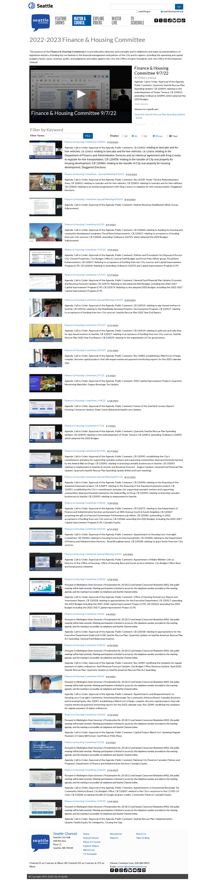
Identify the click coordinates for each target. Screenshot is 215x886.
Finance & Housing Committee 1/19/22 (85, 801)
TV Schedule (137, 21)
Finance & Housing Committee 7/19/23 (85, 249)
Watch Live (116, 21)
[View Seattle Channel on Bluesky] (130, 870)
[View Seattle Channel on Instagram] (121, 870)
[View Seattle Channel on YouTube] (135, 870)
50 (145, 136)
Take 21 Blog (142, 837)
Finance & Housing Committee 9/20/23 (85, 141)
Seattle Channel (65, 834)
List (160, 136)
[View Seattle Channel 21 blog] (139, 870)
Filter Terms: (37, 135)
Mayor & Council (80, 21)
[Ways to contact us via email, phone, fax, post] (144, 870)
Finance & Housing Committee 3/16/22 (85, 714)
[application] (80, 94)
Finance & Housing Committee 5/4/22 (84, 613)
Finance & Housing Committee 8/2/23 (84, 224)
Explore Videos (98, 21)
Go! (179, 6)
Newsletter (116, 833)
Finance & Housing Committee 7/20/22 (85, 502)
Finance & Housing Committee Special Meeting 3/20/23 (94, 299)
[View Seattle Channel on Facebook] (112, 870)
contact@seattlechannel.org (132, 866)
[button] (80, 94)
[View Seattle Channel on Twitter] (117, 870)
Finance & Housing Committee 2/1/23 (84, 375)
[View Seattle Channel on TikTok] (126, 870)
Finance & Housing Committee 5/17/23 (85, 274)
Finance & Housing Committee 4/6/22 (84, 676)
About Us (141, 833)
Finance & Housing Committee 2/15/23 (85, 350)
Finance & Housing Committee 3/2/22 (84, 742)
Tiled (174, 136)
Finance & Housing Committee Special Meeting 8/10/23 (94, 199)
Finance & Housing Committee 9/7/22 (84, 425)
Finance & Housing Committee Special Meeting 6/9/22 (93, 554)
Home (86, 833)
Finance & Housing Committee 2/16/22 (85, 769)
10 (126, 136)
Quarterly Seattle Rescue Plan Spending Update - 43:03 (159, 116)
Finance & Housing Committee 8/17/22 (85, 450)
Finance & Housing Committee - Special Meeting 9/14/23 (94, 174)
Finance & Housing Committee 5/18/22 (85, 579)
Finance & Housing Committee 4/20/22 (85, 645)
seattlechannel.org (173, 11)
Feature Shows (61, 21)
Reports (114, 837)
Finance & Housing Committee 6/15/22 (85, 528)
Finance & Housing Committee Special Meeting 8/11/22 (94, 476)
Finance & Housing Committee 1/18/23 (85, 400)
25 (135, 136)
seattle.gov (144, 11)
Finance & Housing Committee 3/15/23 (85, 325)
